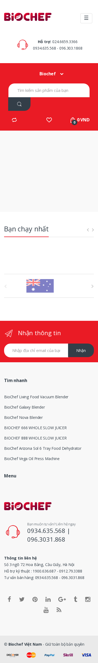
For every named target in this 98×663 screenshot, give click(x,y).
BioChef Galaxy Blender (24, 407)
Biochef (47, 74)
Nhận (81, 350)
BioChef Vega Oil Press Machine (32, 458)
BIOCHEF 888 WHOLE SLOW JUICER (35, 438)
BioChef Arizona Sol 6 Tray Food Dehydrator (42, 448)
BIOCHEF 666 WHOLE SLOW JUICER (35, 427)
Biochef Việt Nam (25, 644)
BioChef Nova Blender (23, 417)
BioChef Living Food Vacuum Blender (36, 396)
